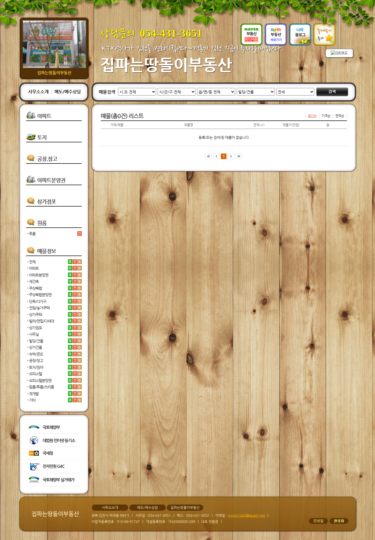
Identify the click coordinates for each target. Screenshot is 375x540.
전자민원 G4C (53, 466)
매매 (70, 261)
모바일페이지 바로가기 (318, 521)
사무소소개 (38, 91)
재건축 (34, 281)
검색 (332, 92)
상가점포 (35, 328)
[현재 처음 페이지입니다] (208, 156)
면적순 (339, 116)
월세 (79, 261)
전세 (79, 233)
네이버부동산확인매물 (251, 34)
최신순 (312, 116)
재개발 (34, 393)
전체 (32, 262)
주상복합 (35, 288)
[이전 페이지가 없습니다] (217, 156)
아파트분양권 (38, 275)
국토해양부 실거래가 (53, 479)
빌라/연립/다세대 (41, 321)
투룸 (32, 233)
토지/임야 (36, 367)
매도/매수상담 (67, 91)
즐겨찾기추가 (324, 34)
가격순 (326, 116)
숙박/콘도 (36, 354)
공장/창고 (36, 360)
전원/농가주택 (39, 308)
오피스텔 (35, 374)
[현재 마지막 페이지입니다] (239, 156)
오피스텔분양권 (40, 380)
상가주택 (35, 314)
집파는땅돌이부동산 (166, 64)
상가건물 (35, 347)
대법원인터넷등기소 (53, 440)
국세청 (53, 453)
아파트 (34, 268)
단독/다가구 (37, 301)
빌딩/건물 (36, 341)
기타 (32, 400)
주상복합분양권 (40, 294)
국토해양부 (53, 426)
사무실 (34, 334)
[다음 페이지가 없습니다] (230, 156)
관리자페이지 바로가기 (339, 521)
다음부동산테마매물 (276, 34)
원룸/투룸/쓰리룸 (41, 387)
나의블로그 (300, 34)
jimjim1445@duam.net (246, 515)
